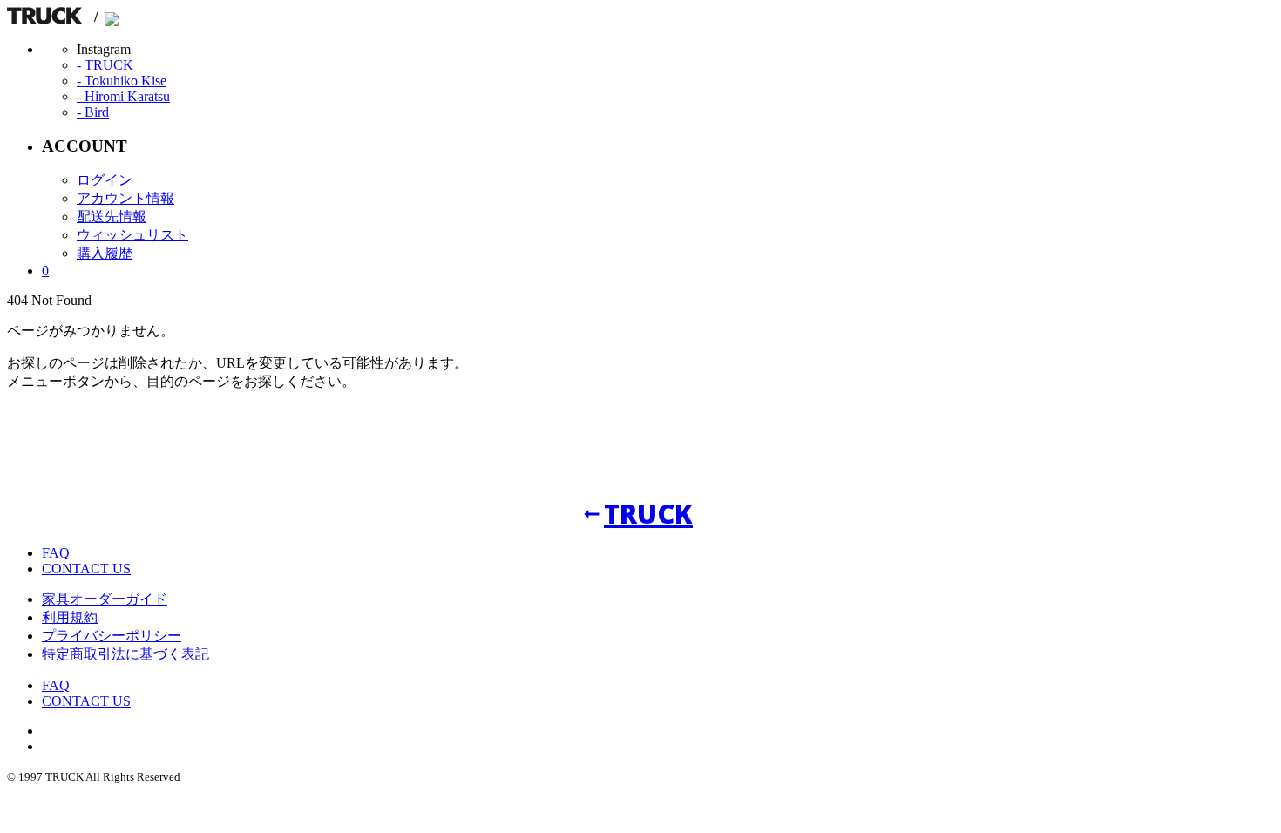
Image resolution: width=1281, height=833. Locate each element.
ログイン (104, 180)
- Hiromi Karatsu (123, 96)
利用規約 (70, 617)
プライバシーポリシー (111, 635)
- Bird (93, 112)
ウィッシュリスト (132, 234)
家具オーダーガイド (104, 599)
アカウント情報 (125, 198)
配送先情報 (111, 216)
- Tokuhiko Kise (121, 80)
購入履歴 (104, 253)
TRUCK (648, 514)
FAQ (56, 552)
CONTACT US (86, 568)
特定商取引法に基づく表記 (125, 654)
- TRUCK (105, 65)
